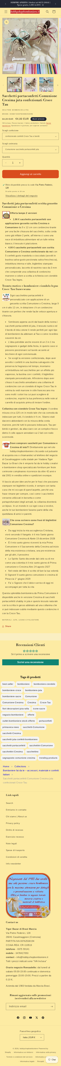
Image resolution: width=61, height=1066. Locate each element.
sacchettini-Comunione (41, 745)
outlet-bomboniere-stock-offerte (19, 721)
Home (6, 766)
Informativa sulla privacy (46, 1052)
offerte (31, 715)
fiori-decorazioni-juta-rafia (16, 708)
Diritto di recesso (14, 830)
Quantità (6, 157)
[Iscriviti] (51, 1006)
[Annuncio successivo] (55, 4)
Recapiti (40, 1061)
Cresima (32, 702)
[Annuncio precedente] (5, 4)
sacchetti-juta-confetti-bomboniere (20, 739)
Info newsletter (13, 863)
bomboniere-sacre (12, 696)
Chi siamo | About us (16, 816)
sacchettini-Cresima (13, 751)
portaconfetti (45, 721)
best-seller (8, 684)
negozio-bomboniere (13, 715)
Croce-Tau (45, 702)
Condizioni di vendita (16, 857)
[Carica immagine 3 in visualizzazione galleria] (46, 84)
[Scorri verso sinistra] (3, 85)
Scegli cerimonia (9, 144)
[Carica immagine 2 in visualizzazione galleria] (30, 84)
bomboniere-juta (33, 690)
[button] (6, 11)
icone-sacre (39, 708)
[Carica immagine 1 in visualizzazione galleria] (14, 84)
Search (9, 803)
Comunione (31, 696)
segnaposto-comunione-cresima (19, 758)
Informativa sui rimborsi (23, 1052)
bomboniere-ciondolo (44, 684)
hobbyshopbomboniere (29, 1048)
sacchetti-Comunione (33, 727)
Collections (20, 766)
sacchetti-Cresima (12, 733)
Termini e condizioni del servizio (19, 1057)
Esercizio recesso (15, 837)
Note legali (11, 843)
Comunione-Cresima (13, 702)
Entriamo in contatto (16, 810)
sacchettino (32, 751)
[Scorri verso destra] (57, 85)
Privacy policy (13, 823)
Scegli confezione (10, 130)
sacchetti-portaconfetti (14, 745)
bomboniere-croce (12, 690)
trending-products (48, 758)
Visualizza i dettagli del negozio (21, 195)
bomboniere (23, 684)
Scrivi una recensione (30, 662)
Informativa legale (27, 1061)
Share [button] (8, 626)
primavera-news (11, 727)
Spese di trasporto (15, 850)
